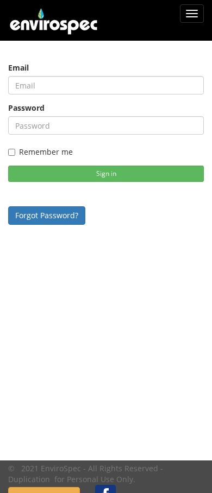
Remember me (46, 152)
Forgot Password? (46, 215)
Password (26, 108)
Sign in (106, 173)
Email (18, 67)
